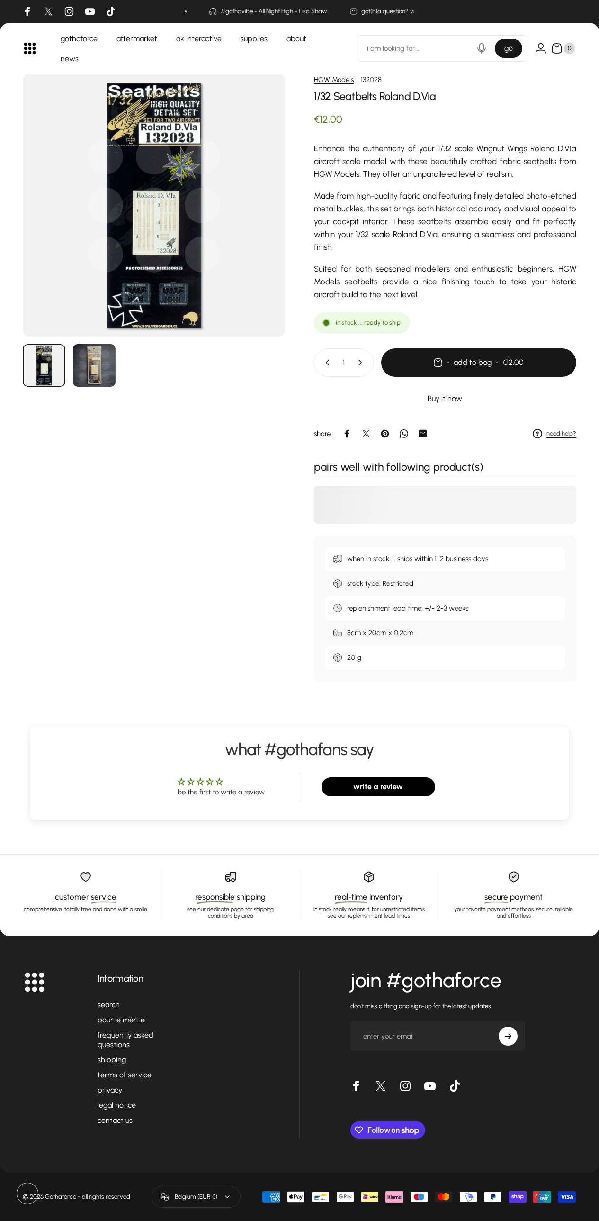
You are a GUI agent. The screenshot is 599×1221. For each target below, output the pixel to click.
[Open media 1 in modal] (154, 205)
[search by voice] (481, 48)
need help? (561, 433)
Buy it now (445, 398)
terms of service (125, 1074)
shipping (112, 1059)
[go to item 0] (44, 365)
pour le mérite (121, 1019)
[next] (260, 220)
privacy (110, 1089)
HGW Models (334, 79)
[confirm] (508, 1036)
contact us (115, 1120)
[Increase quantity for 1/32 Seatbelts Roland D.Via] (362, 362)
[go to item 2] (94, 365)
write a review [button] (378, 786)
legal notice (117, 1105)
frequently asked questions (125, 1039)
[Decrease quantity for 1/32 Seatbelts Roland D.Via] (325, 362)
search (109, 1004)
